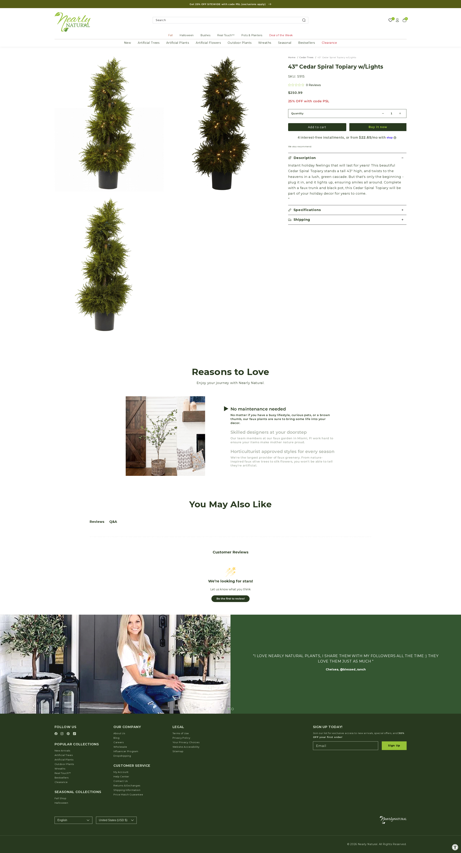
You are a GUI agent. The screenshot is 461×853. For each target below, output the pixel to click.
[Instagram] (62, 734)
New (127, 42)
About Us (119, 733)
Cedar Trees (306, 57)
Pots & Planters (251, 35)
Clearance (329, 42)
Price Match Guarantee (128, 794)
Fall (170, 35)
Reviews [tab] (97, 522)
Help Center (121, 776)
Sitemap (178, 751)
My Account (121, 772)
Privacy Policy (181, 737)
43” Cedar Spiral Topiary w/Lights (336, 57)
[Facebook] (57, 734)
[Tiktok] (74, 734)
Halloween (187, 35)
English (62, 820)
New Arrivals (62, 750)
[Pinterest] (69, 734)
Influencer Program (125, 751)
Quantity (297, 113)
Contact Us (120, 781)
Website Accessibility (186, 746)
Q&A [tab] (113, 522)
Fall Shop (60, 798)
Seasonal (285, 42)
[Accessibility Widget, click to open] (455, 847)
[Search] (303, 20)
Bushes (205, 35)
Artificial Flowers (208, 42)
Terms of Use (181, 733)
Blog (116, 737)
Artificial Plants (177, 42)
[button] (347, 158)
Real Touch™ (226, 35)
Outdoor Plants (240, 42)
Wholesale (120, 746)
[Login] (397, 20)
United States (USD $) (113, 820)
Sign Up (394, 745)
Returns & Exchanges (126, 785)
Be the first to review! (230, 598)
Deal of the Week (281, 35)
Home (292, 57)
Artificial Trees (148, 42)
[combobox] (230, 20)
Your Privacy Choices (186, 742)
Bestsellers (306, 42)
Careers (118, 742)
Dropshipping (122, 755)
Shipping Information (126, 790)
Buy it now (378, 127)
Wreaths (264, 42)
